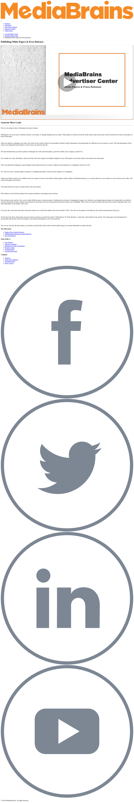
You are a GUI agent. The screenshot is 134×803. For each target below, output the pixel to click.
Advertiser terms (10, 261)
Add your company (11, 244)
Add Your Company (11, 27)
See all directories (10, 236)
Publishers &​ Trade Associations (15, 246)
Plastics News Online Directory (14, 232)
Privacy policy (9, 263)
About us (7, 258)
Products (7, 23)
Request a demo (10, 248)
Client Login (9, 31)
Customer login (9, 249)
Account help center (11, 251)
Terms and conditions (11, 260)
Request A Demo (10, 29)
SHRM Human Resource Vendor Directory (18, 234)
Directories (8, 25)
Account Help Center (11, 34)
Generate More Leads (11, 36)
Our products (9, 242)
